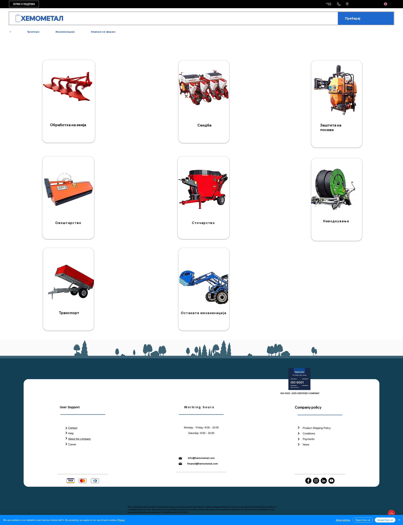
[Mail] (180, 458)
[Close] (399, 519)
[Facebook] (308, 481)
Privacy (121, 520)
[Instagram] (316, 481)
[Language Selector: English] (387, 4)
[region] (68, 101)
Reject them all (362, 520)
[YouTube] (331, 481)
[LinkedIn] (324, 481)
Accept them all (385, 520)
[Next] (66, 428)
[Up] (391, 513)
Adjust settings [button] (343, 520)
